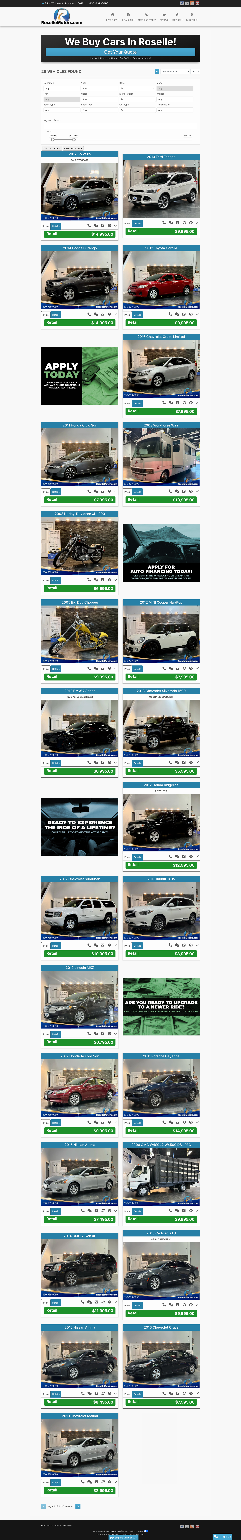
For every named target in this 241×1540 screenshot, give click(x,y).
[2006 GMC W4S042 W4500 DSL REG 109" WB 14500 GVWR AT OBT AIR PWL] (161, 1176)
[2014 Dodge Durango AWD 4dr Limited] (79, 280)
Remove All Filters (72, 148)
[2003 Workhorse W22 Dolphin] (161, 457)
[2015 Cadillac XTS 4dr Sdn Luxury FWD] (161, 1270)
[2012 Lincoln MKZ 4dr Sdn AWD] (79, 999)
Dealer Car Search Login (101, 1531)
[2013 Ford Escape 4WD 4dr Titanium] (161, 188)
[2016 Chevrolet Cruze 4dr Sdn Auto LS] (161, 1359)
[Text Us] (96, 226)
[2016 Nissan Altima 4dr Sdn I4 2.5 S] (79, 1359)
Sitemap (124, 1531)
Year (83, 83)
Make (122, 83)
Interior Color (126, 93)
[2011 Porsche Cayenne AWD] (161, 1088)
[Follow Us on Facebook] (182, 3)
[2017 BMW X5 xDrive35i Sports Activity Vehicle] (79, 191)
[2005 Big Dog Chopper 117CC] (79, 634)
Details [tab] (56, 226)
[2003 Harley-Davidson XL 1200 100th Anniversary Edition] (79, 545)
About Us (49, 1525)
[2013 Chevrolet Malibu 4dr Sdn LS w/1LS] (79, 1447)
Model (159, 83)
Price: (50, 131)
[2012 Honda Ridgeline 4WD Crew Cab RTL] (161, 822)
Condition (49, 83)
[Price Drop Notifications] (110, 226)
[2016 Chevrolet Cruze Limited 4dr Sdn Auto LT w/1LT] (161, 368)
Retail (51, 233)
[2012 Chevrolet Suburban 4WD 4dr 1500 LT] (79, 911)
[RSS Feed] (192, 3)
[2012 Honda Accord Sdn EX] (79, 1088)
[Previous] (43, 1506)
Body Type (49, 104)
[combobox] (62, 88)
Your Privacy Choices (136, 1531)
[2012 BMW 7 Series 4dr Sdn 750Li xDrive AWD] (79, 728)
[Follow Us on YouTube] (197, 3)
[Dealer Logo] (61, 16)
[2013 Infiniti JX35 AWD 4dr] (161, 911)
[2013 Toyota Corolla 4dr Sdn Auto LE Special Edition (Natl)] (161, 280)
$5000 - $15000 (51, 148)
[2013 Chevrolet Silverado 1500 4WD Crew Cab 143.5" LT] (161, 728)
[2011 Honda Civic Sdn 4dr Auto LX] (79, 457)
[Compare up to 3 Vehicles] (115, 225)
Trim (46, 93)
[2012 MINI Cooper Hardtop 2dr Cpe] (161, 634)
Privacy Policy (67, 1525)
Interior (160, 93)
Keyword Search (52, 120)
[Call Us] (89, 226)
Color (84, 93)
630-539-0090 (98, 3)
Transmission (163, 104)
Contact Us (57, 1525)
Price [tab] (46, 226)
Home (43, 1525)
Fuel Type (124, 104)
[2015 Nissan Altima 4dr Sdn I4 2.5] (79, 1176)
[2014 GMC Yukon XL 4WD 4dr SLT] (79, 1268)
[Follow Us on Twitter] (187, 3)
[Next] (77, 1506)
